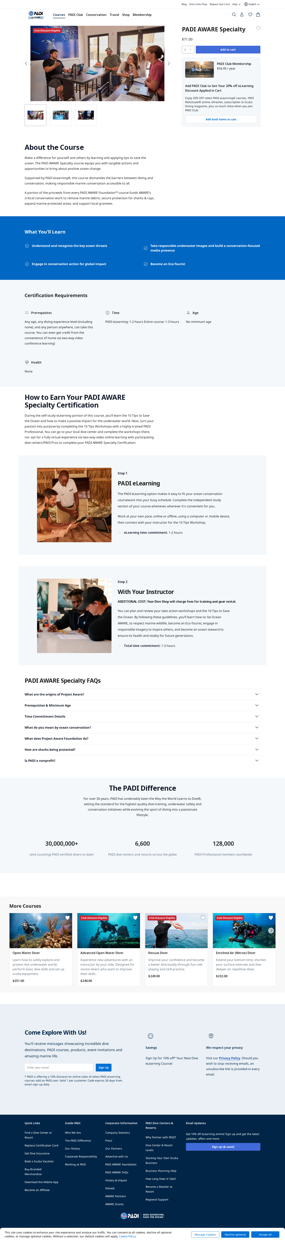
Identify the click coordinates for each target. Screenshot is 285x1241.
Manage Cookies (205, 1234)
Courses (59, 15)
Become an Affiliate (37, 1190)
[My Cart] (258, 15)
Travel (114, 15)
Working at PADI (75, 1164)
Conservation (96, 15)
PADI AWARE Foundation (120, 1164)
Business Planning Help (161, 1171)
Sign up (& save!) (223, 1147)
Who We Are (73, 1132)
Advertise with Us (116, 1156)
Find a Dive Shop (198, 4)
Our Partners (113, 1148)
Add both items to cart (221, 119)
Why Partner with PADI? (161, 1137)
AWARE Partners (115, 1196)
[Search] (234, 15)
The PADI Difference (78, 1140)
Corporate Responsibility (81, 1156)
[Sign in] (242, 15)
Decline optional (235, 1234)
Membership (142, 15)
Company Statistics (117, 1132)
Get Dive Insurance (37, 1153)
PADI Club (75, 15)
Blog (184, 4)
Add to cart (228, 49)
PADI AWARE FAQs (116, 1172)
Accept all (265, 1234)
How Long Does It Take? (161, 1179)
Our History (72, 1148)
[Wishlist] (250, 15)
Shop (126, 15)
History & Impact (116, 1180)
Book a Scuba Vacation (39, 1161)
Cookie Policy (127, 1236)
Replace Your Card (220, 4)
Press (108, 1140)
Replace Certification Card (41, 1145)
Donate (110, 1188)
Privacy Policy (229, 1058)
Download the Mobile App (41, 1182)
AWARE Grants (114, 1204)
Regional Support (157, 1199)
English (250, 4)
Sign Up (103, 1067)
